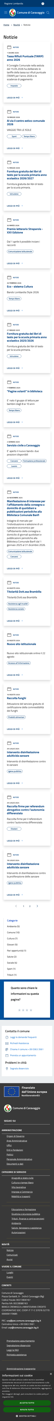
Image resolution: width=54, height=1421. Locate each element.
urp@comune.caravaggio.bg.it (23, 1327)
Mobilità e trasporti (21, 1196)
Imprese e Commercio (22, 1191)
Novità (16, 25)
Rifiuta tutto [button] (27, 1409)
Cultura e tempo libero (22, 1182)
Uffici (9, 1145)
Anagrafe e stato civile (22, 1178)
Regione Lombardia (13, 3)
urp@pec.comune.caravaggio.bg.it (24, 1320)
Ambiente (16, 1223)
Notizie (16, 47)
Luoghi (10, 1272)
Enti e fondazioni (15, 1150)
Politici (10, 1154)
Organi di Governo (15, 1136)
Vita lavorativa (19, 1187)
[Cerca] (48, 12)
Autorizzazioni (18, 1232)
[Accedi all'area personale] (43, 3)
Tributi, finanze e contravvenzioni (28, 1218)
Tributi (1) (11, 975)
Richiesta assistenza (16, 1354)
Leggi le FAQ (13, 1350)
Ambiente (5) (13, 926)
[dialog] (27, 1396)
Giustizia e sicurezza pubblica (26, 1214)
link (12, 1397)
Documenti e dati (15, 1164)
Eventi (10, 1277)
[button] (27, 1416)
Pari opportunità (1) (16, 950)
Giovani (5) (12, 944)
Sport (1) (11, 968)
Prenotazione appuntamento (21, 1341)
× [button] (51, 1374)
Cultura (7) (12, 938)
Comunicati (12, 1255)
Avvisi (10, 1259)
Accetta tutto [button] (27, 1403)
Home (6, 25)
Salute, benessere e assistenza (26, 1228)
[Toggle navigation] (5, 12)
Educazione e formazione (24, 1209)
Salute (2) (11, 956)
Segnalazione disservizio (18, 1345)
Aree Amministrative (17, 1140)
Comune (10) (13, 932)
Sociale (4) (12, 962)
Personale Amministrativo (19, 1159)
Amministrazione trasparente (21, 1368)
